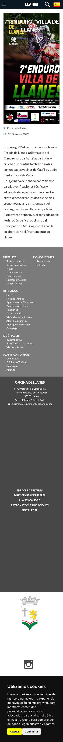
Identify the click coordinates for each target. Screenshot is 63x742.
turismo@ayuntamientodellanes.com (32, 403)
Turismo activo (14, 339)
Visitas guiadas (14, 347)
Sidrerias (41, 264)
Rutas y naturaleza (16, 264)
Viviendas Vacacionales (19, 317)
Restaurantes (44, 261)
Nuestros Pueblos (16, 279)
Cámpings (11, 328)
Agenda (10, 369)
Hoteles (10, 294)
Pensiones (12, 309)
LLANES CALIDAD (29, 500)
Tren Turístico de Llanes (19, 343)
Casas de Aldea (14, 313)
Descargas (12, 365)
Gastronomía (13, 276)
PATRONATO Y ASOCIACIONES (30, 505)
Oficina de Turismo (16, 362)
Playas (9, 268)
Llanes (31, 4)
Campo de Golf (14, 283)
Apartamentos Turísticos (20, 302)
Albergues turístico (17, 320)
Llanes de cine (14, 272)
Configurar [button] (31, 731)
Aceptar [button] (14, 731)
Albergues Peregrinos (18, 324)
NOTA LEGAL (30, 510)
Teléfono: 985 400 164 (31, 399)
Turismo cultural (15, 261)
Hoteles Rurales (15, 298)
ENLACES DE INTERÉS (30, 490)
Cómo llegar (12, 358)
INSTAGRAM (28, 664)
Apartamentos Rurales (18, 305)
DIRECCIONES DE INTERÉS (30, 495)
